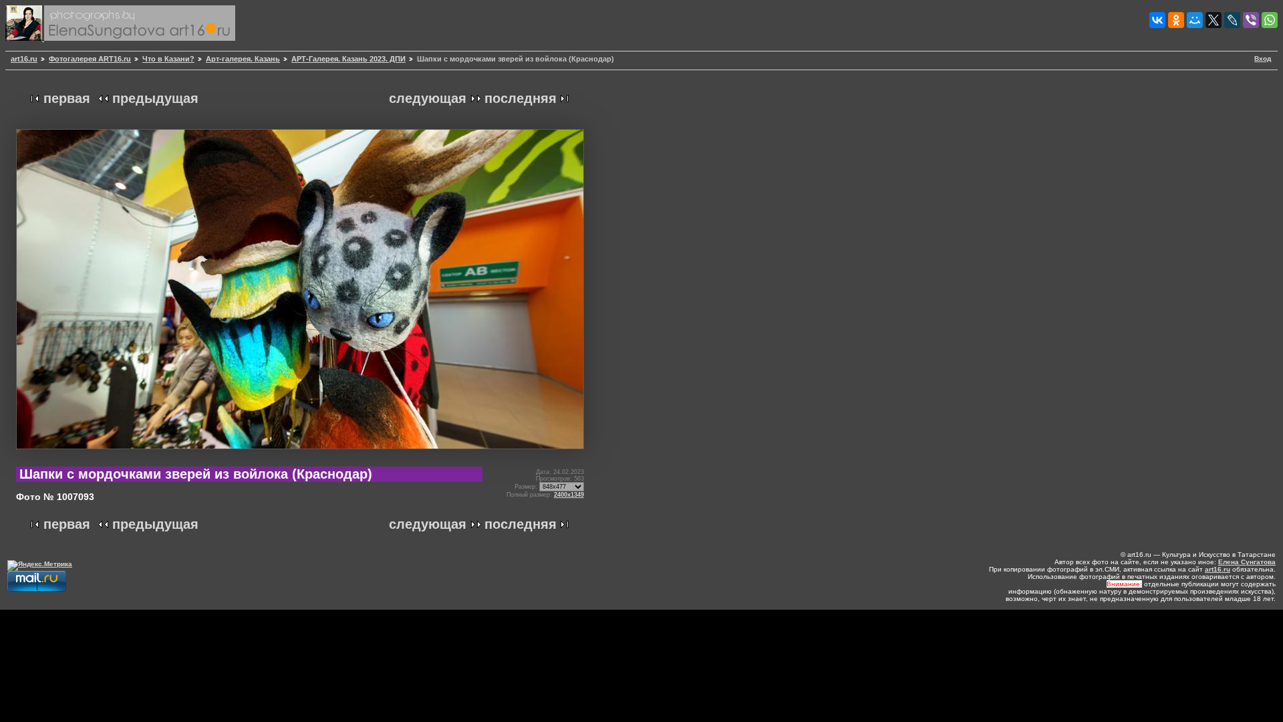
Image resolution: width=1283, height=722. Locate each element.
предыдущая (155, 98)
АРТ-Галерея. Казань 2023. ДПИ (348, 59)
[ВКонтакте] (1157, 20)
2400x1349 (569, 494)
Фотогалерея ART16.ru (90, 59)
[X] (1213, 20)
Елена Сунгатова (1247, 562)
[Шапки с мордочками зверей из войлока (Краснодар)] (300, 454)
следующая (427, 98)
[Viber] (1251, 20)
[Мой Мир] (1195, 20)
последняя (520, 98)
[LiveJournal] (1232, 20)
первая (66, 98)
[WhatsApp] (1270, 20)
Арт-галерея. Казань (243, 59)
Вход (1262, 58)
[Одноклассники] (1176, 20)
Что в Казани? (168, 59)
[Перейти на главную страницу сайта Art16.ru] (24, 38)
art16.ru (24, 59)
